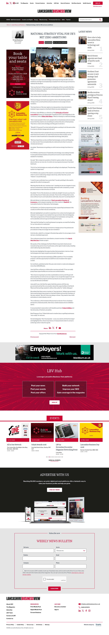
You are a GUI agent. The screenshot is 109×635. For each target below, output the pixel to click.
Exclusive (41, 42)
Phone (57, 563)
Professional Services (54, 19)
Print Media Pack (35, 607)
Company (26, 563)
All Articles (39, 624)
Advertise (49, 3)
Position (26, 555)
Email (57, 555)
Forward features (40, 3)
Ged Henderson (62, 333)
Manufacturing (43, 19)
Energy (36, 19)
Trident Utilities (67, 308)
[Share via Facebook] (57, 328)
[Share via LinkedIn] (50, 328)
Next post (72, 337)
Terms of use (30, 624)
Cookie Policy (20, 624)
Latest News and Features (18, 25)
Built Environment (16, 19)
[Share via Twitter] (53, 328)
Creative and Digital (27, 19)
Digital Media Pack (36, 609)
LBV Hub (56, 3)
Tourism (68, 19)
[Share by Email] (60, 328)
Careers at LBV (11, 615)
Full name (26, 547)
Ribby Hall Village (47, 116)
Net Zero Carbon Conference (60, 42)
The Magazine (24, 3)
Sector (58, 547)
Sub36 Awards (87, 3)
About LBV (9, 604)
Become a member (60, 607)
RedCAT (66, 202)
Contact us (9, 618)
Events (32, 3)
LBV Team (9, 613)
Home (8, 25)
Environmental (48, 42)
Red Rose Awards (76, 3)
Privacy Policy (10, 624)
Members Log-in (97, 6)
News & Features (65, 3)
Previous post (34, 337)
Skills (63, 19)
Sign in (56, 609)
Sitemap (47, 624)
